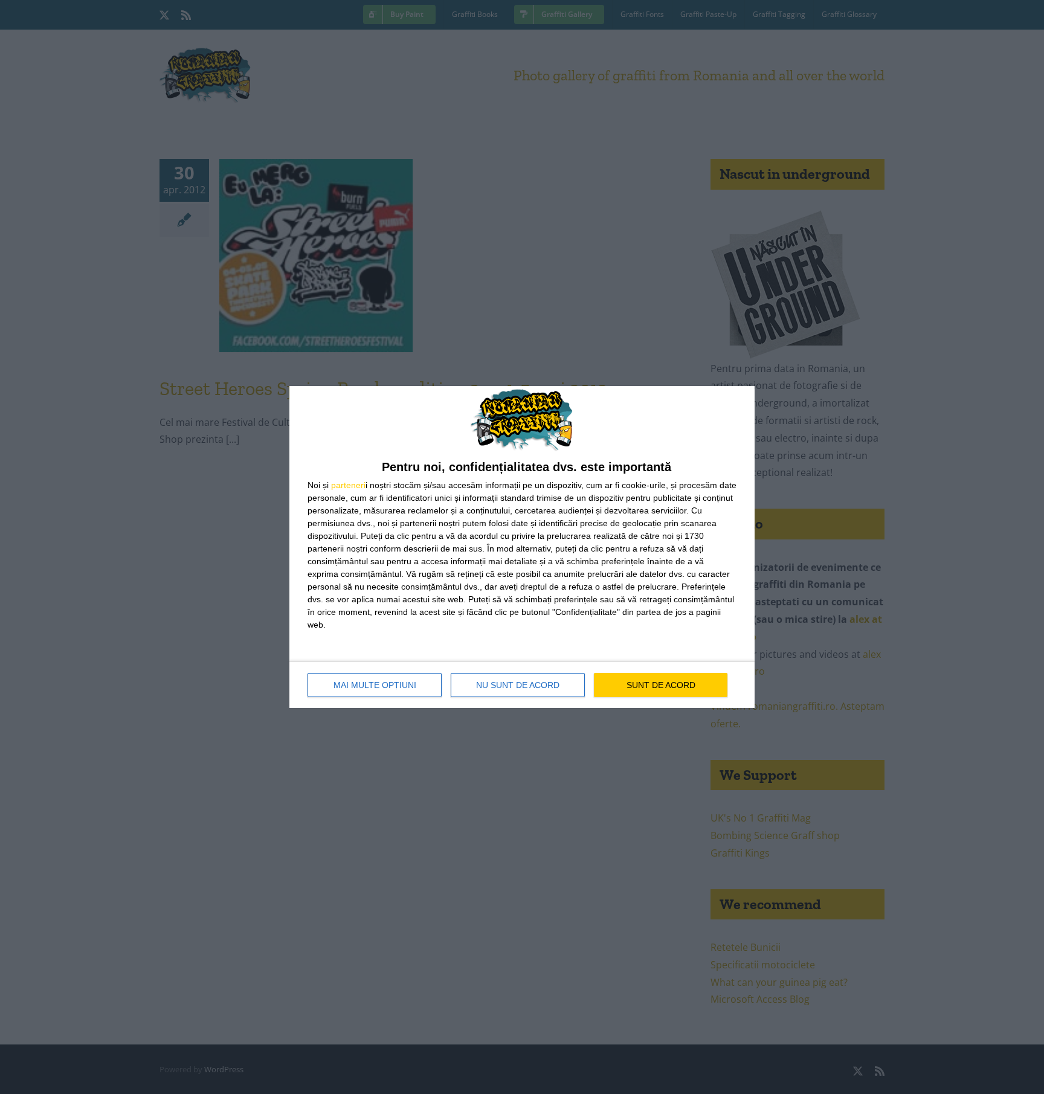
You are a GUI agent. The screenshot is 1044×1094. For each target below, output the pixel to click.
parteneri (348, 485)
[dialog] (522, 547)
